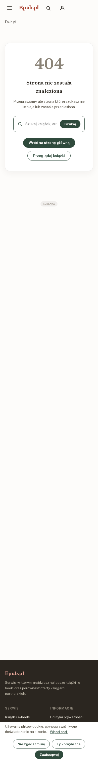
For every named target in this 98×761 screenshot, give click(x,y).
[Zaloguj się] (62, 8)
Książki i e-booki (17, 717)
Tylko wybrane (68, 744)
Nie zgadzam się (31, 744)
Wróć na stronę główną (49, 143)
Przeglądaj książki (49, 156)
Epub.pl (29, 8)
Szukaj (70, 124)
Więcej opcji (59, 732)
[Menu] (9, 8)
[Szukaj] (48, 8)
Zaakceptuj (49, 755)
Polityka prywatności (66, 717)
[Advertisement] (49, 430)
